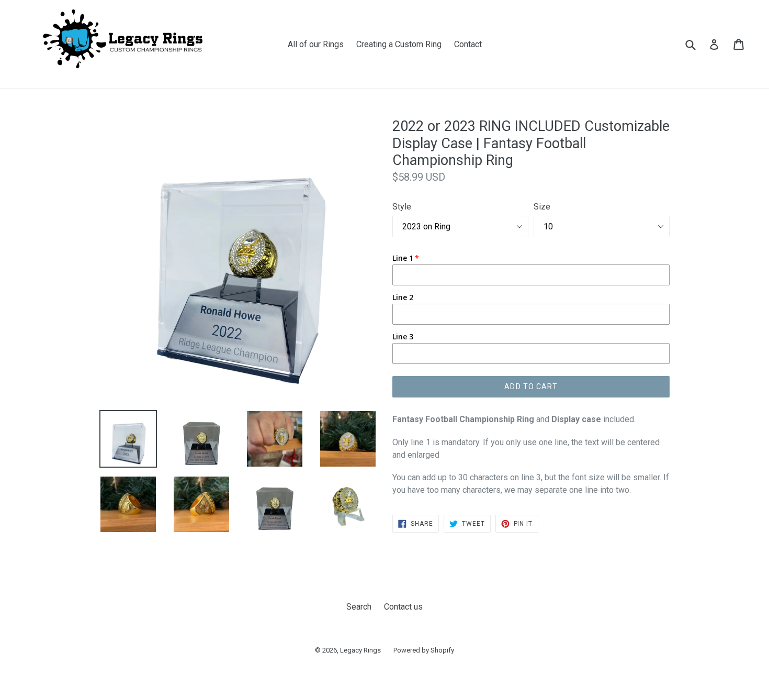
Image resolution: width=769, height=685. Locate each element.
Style (401, 207)
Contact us (403, 607)
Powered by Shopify (423, 650)
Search (358, 607)
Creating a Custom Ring (399, 44)
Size (542, 207)
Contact (468, 44)
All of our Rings (316, 44)
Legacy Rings (360, 650)
